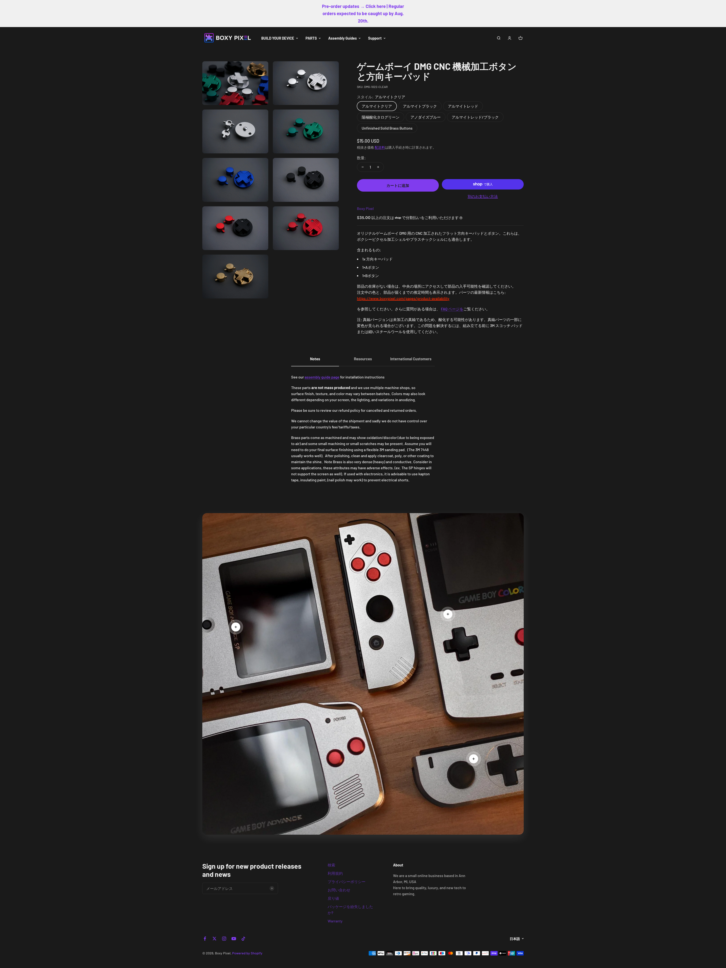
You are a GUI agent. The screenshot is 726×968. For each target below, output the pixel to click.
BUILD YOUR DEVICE (277, 38)
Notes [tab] (315, 359)
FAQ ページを (452, 309)
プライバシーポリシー (346, 881)
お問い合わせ (339, 890)
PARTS (311, 38)
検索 (331, 865)
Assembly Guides (342, 38)
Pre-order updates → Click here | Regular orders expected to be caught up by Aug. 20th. (363, 13)
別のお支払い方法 (483, 196)
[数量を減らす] (362, 167)
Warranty (335, 921)
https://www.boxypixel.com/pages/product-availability (403, 298)
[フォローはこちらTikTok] (243, 938)
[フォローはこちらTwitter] (214, 938)
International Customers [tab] (410, 359)
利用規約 (335, 873)
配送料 (380, 147)
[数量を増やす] (378, 167)
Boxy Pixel (365, 208)
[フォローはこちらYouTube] (233, 938)
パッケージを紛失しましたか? (350, 909)
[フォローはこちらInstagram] (224, 938)
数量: (361, 157)
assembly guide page (322, 377)
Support (375, 38)
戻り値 (333, 898)
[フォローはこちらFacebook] (204, 938)
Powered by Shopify (247, 953)
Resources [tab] (363, 359)
